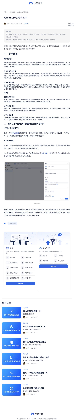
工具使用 (12, 12)
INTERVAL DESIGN (38, 419)
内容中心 (6, 12)
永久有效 (44, 153)
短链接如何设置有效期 (23, 12)
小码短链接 (15, 133)
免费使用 (20, 283)
